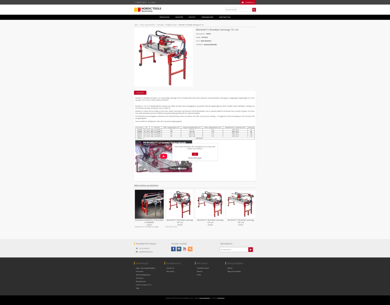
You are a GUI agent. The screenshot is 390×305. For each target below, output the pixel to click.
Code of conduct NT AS (143, 285)
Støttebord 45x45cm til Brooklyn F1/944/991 (149, 221)
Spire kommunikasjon (204, 298)
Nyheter (179, 17)
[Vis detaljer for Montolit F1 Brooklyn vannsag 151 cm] (210, 204)
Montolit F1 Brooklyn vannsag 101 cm (180, 221)
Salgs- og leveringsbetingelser (145, 268)
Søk (254, 10)
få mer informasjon (195, 158)
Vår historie (139, 278)
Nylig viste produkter (234, 271)
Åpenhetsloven (141, 281)
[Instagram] (179, 249)
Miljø (137, 288)
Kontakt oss (224, 17)
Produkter (164, 17)
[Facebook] (173, 249)
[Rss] (190, 249)
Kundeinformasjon (203, 268)
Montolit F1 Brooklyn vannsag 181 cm (241, 221)
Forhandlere (207, 17)
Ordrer (199, 275)
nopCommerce (220, 298)
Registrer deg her (141, 2)
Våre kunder (170, 271)
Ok (195, 154)
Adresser (200, 271)
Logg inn (153, 2)
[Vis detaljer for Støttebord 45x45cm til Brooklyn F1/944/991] (149, 204)
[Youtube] (184, 249)
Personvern (139, 271)
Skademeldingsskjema (143, 275)
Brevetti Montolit (210, 44)
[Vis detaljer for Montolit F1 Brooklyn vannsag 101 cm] (179, 204)
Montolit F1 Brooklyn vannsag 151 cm (210, 221)
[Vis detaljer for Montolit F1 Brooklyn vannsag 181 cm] (240, 204)
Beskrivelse (140, 93)
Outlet (192, 17)
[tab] (140, 93)
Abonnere (250, 249)
